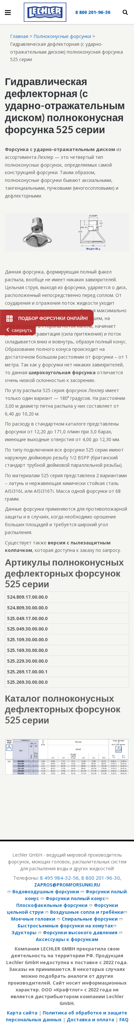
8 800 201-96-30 (92, 12)
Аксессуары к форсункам (67, 939)
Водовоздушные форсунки (45, 891)
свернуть (22, 330)
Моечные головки (33, 919)
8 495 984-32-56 (59, 877)
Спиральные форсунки (90, 919)
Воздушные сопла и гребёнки (87, 912)
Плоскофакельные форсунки (51, 905)
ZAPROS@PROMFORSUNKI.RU (67, 885)
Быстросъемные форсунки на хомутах (65, 926)
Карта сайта (22, 1013)
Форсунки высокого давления (80, 932)
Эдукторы (24, 932)
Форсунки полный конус (75, 898)
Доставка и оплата (90, 1019)
